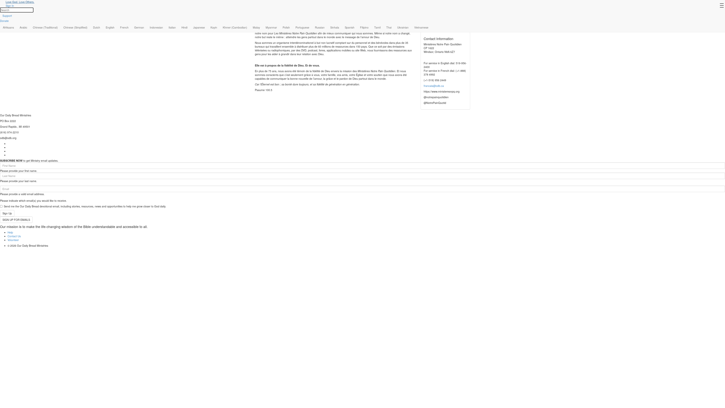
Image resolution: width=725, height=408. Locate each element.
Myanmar (271, 27)
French (124, 27)
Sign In (10, 6)
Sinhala (334, 27)
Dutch (96, 27)
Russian (320, 27)
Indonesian (156, 27)
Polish (286, 27)
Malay (256, 27)
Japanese (199, 27)
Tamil (377, 27)
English (110, 27)
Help (10, 232)
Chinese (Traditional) (45, 27)
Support (7, 16)
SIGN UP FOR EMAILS (16, 220)
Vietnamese (421, 27)
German (139, 27)
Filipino (364, 27)
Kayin (214, 27)
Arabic (23, 27)
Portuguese (302, 27)
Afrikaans (8, 27)
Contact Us (14, 236)
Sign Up (7, 213)
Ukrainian (403, 27)
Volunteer (13, 240)
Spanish (349, 27)
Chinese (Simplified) (75, 27)
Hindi (184, 27)
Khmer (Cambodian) (235, 27)
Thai (389, 27)
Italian (172, 27)
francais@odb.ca (434, 86)
